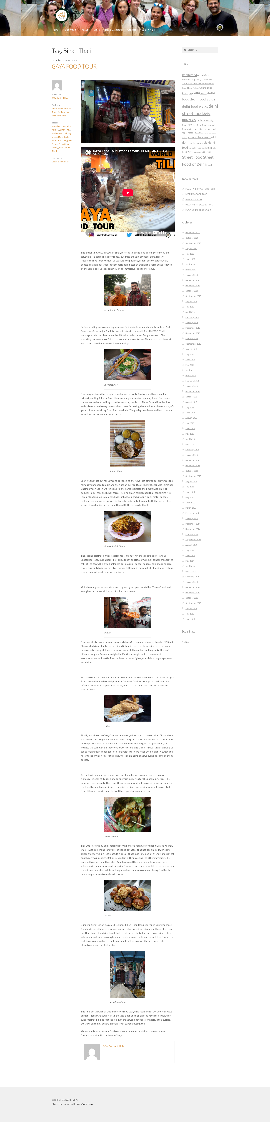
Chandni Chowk (190, 83)
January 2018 (191, 386)
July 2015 (189, 486)
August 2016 (191, 417)
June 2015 (190, 492)
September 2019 (193, 296)
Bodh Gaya (57, 133)
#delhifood (189, 75)
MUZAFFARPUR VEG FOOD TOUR (200, 188)
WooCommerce (85, 1104)
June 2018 (190, 359)
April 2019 (190, 312)
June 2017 (190, 412)
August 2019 (191, 301)
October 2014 (191, 534)
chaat (206, 79)
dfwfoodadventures (61, 108)
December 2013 (192, 587)
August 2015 (191, 481)
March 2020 (190, 269)
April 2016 (190, 439)
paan (69, 140)
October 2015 (191, 470)
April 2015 (190, 502)
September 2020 (193, 243)
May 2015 (189, 497)
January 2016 (191, 454)
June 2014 (190, 555)
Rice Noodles (65, 147)
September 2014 (193, 539)
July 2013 (189, 613)
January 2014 (191, 582)
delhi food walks (195, 106)
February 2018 (192, 380)
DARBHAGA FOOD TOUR (196, 194)
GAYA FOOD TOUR (74, 66)
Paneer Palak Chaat (61, 144)
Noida (190, 138)
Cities (97, 29)
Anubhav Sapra (190, 79)
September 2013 (193, 603)
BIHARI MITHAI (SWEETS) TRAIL (198, 204)
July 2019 (189, 306)
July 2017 (189, 407)
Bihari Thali (65, 129)
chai (65, 133)
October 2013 (191, 597)
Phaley (55, 147)
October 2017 (191, 396)
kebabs (196, 133)
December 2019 (192, 280)
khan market (203, 133)
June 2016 (190, 428)
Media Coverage (113, 29)
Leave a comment (60, 161)
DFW (190, 125)
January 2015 (191, 518)
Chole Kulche (193, 88)
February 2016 (192, 449)
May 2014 (189, 560)
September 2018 (193, 343)
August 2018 (191, 349)
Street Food (192, 157)
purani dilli (201, 152)
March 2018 (190, 375)
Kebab (190, 132)
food (199, 125)
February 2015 (192, 513)
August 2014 (191, 544)
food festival (208, 125)
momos (184, 138)
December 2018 (192, 327)
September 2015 (193, 476)
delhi (196, 93)
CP (190, 93)
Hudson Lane (205, 129)
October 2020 (191, 237)
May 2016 (189, 433)
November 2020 (192, 232)
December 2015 (192, 460)
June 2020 (190, 259)
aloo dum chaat (59, 126)
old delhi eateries (196, 143)
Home (55, 29)
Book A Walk (148, 29)
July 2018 (189, 354)
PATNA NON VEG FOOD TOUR (198, 210)
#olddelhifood (203, 75)
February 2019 (192, 317)
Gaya (70, 133)
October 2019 (191, 290)
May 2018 (189, 365)
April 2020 (190, 264)
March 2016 (190, 444)
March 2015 (190, 507)
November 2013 (192, 592)
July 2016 (189, 423)
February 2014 (192, 576)
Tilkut (54, 151)
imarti (54, 137)
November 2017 (192, 391)
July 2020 (189, 253)
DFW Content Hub (60, 98)
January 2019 (191, 322)
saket (208, 152)
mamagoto (212, 133)
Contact (131, 29)
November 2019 (192, 285)
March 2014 (190, 571)
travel (209, 165)
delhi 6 (203, 93)
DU (195, 125)
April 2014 (190, 566)
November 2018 (192, 333)
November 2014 (192, 529)
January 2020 (191, 275)
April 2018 (190, 370)
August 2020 (191, 248)
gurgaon (196, 129)
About (85, 29)
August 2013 (191, 608)
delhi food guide (202, 99)
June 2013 (190, 619)
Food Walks (70, 29)
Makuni (63, 140)
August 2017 (191, 402)
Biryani (200, 80)
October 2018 (191, 338)
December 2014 (192, 523)
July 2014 (189, 550)
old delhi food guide (197, 148)
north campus (201, 137)
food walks (187, 129)
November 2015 (192, 465)
